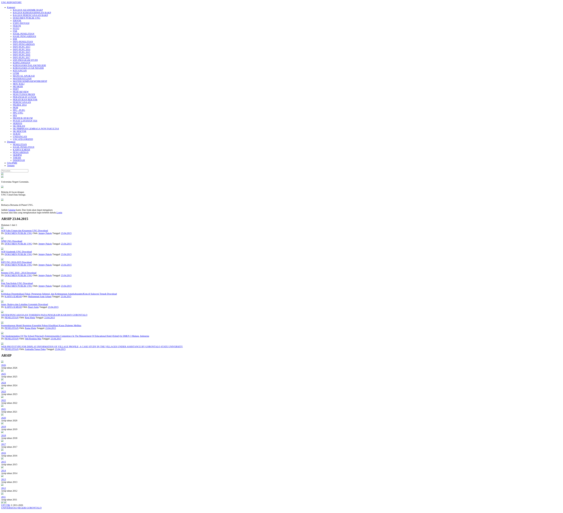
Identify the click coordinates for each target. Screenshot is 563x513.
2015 (3, 462)
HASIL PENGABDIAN (24, 36)
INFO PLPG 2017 (21, 57)
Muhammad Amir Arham (39, 296)
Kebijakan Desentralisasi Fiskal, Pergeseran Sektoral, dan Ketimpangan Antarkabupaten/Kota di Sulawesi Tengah (54, 294)
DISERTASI (19, 160)
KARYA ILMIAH (21, 149)
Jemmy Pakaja (45, 233)
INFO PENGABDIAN (24, 44)
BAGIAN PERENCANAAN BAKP (30, 15)
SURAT (17, 134)
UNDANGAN (20, 136)
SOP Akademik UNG (11, 251)
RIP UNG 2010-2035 (11, 262)
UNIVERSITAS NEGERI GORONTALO (21, 508)
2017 (3, 444)
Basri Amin (33, 307)
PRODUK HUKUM (23, 118)
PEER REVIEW (21, 92)
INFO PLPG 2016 (21, 55)
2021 (3, 409)
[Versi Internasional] (2, 174)
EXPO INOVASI (21, 23)
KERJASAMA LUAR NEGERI (28, 68)
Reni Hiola (30, 317)
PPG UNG (18, 113)
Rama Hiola (30, 328)
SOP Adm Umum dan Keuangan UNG (19, 230)
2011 (3, 497)
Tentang (11, 165)
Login (59, 212)
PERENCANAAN (22, 102)
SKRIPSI (17, 155)
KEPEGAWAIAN (21, 63)
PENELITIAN (20, 144)
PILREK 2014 (20, 105)
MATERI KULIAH (22, 78)
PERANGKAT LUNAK (24, 97)
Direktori (11, 142)
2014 (3, 470)
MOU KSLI (18, 84)
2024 (3, 382)
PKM (15, 107)
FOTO (16, 28)
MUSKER (18, 86)
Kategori (11, 7)
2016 (3, 453)
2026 (3, 365)
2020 (3, 418)
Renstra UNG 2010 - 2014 (14, 273)
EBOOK (17, 20)
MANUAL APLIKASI (24, 76)
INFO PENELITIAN (23, 41)
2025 (3, 374)
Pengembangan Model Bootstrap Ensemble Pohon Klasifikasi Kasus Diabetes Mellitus (41, 325)
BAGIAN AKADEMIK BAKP (28, 10)
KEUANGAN (20, 70)
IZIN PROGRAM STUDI (25, 60)
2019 (3, 426)
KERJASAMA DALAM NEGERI (29, 65)
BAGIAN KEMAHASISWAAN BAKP (32, 12)
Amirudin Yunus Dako (35, 349)
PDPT (16, 89)
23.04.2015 (66, 233)
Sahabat (12, 210)
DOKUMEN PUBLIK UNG (26, 18)
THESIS (17, 157)
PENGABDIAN (21, 152)
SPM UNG (6, 241)
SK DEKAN (19, 126)
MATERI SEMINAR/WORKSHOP (30, 81)
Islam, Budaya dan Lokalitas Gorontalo (19, 304)
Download (43, 230)
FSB (15, 31)
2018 (3, 435)
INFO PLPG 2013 (21, 47)
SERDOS (17, 123)
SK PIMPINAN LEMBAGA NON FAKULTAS (36, 128)
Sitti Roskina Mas (33, 338)
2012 (3, 488)
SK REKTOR (19, 131)
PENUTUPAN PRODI (24, 94)
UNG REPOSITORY (11, 2)
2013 (3, 479)
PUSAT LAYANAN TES (25, 120)
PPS (15, 115)
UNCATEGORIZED (23, 139)
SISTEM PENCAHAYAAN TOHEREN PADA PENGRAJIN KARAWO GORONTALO (44, 315)
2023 (3, 391)
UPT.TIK (5, 505)
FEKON (17, 26)
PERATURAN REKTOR (25, 99)
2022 (3, 400)
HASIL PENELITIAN (23, 34)
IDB (15, 39)
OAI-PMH (12, 163)
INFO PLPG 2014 (21, 49)
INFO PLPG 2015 (21, 52)
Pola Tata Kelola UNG (12, 283)
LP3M (16, 73)
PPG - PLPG (19, 110)
